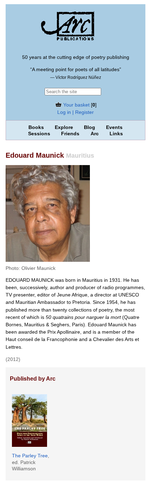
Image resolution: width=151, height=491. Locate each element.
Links (116, 133)
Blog (89, 127)
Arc (95, 133)
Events (114, 127)
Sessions (39, 133)
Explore (64, 127)
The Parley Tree (30, 455)
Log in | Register (75, 112)
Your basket (76, 105)
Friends (70, 133)
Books (36, 127)
